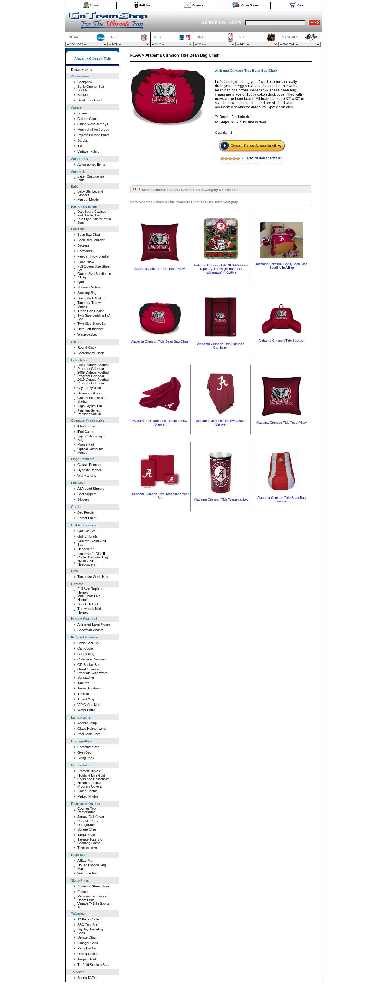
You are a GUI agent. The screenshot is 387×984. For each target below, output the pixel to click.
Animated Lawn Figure (93, 624)
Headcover (85, 549)
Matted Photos (88, 796)
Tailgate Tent (86, 959)
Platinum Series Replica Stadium (89, 412)
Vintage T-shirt (88, 151)
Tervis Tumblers (89, 688)
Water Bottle (86, 710)
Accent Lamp (87, 723)
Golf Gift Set (86, 531)
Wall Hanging (86, 475)
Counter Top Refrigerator (86, 810)
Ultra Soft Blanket (90, 329)
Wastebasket (87, 334)
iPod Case (85, 431)
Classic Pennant (89, 464)
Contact (197, 5)
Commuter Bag (88, 747)
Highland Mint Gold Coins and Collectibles (93, 777)
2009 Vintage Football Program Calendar (93, 374)
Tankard (83, 683)
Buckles (83, 95)
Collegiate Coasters (91, 659)
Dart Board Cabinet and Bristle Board (91, 213)
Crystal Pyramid (89, 388)
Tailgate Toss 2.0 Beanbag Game (89, 841)
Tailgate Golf (86, 835)
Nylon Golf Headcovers (86, 562)
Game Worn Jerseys (92, 124)
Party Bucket (86, 948)
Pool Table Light (88, 734)
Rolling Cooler (87, 954)
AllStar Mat (85, 860)
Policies (144, 5)
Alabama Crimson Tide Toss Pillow (159, 269)
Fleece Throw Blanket (93, 256)
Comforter (84, 251)
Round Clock (86, 347)
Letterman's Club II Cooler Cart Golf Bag (92, 555)
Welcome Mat (87, 873)
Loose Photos (87, 791)
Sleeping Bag (86, 293)
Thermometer (87, 847)
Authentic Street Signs (93, 886)
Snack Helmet (87, 604)
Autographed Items (91, 164)
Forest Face (86, 518)
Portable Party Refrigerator (87, 823)
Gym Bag (84, 752)
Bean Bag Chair (88, 234)
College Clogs (87, 118)
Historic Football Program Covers (89, 784)
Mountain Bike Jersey (93, 129)
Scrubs (82, 140)
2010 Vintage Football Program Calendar (93, 381)
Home (94, 5)
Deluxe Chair (86, 937)
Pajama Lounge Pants (93, 135)
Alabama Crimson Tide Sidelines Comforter (220, 345)
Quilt (80, 282)
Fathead (83, 891)
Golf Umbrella (87, 536)
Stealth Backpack (90, 100)
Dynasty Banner (89, 470)
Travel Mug (85, 699)
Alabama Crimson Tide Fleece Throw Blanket (160, 422)
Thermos (84, 694)
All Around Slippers (91, 488)
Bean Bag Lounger (91, 240)
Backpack (84, 82)
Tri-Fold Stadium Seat (93, 964)
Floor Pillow (85, 262)
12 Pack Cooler (88, 919)
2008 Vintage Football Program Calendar (93, 366)
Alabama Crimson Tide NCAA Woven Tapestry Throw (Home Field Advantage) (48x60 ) (221, 268)
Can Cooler (85, 648)
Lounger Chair (87, 943)
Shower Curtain (88, 287)
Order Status (250, 5)
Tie (79, 146)
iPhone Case (86, 426)
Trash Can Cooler (90, 311)
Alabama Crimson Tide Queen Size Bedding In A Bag (281, 265)
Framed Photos (88, 771)
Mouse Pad (85, 444)
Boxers (82, 113)
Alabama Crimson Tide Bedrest (281, 340)
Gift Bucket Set (88, 664)
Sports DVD (86, 977)
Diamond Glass (88, 393)
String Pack (85, 758)
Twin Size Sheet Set (91, 323)
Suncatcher (85, 677)
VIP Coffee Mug (88, 704)
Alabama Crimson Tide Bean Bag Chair (159, 341)
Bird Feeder (86, 512)
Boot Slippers (87, 494)
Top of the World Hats (93, 576)
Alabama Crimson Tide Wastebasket (221, 499)
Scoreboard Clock (90, 353)
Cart (300, 5)
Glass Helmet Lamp (91, 728)
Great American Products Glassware (92, 671)
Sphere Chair (87, 829)
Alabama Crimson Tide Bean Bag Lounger (281, 499)
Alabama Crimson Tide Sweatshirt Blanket (221, 422)
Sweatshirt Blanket (91, 298)
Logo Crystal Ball (89, 406)
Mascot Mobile (88, 199)
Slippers (83, 499)
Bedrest (83, 245)
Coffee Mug (85, 654)
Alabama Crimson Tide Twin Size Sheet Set (160, 495)
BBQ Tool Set (87, 924)
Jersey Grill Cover (90, 816)
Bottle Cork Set (88, 643)
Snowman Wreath (90, 630)
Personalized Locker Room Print (92, 898)
